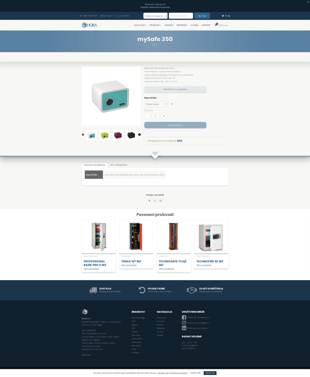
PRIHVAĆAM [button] (210, 373)
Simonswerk (137, 342)
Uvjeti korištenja (211, 289)
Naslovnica (140, 25)
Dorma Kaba (137, 338)
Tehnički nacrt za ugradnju (175, 89)
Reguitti (135, 324)
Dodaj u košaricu (175, 125)
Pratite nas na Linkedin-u (197, 328)
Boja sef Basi (150, 97)
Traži (203, 16)
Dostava (105, 289)
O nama (194, 25)
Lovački (123, 256)
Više (99, 238)
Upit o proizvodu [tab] (118, 165)
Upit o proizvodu (91, 268)
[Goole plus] (161, 200)
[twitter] (149, 200)
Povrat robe (156, 289)
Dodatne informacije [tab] (94, 165)
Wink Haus (136, 335)
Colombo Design (138, 318)
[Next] (139, 135)
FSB (133, 328)
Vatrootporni (93, 256)
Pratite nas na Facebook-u (198, 317)
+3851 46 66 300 (89, 15)
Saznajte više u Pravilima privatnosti (173, 373)
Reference (182, 25)
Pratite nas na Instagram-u (198, 323)
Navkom (135, 331)
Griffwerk (135, 352)
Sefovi (155, 44)
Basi (179, 141)
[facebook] (155, 200)
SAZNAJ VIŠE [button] (195, 373)
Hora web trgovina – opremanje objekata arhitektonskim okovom (89, 25)
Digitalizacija (86, 355)
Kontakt (206, 25)
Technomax (136, 345)
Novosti (169, 25)
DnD (134, 321)
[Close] (308, 2)
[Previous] (83, 135)
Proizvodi (154, 25)
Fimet (134, 349)
